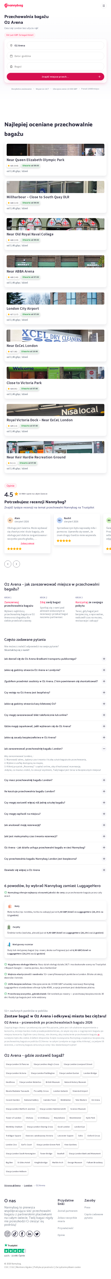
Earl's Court (26, 1144)
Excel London (64, 1126)
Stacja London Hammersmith (53, 1109)
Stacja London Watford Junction (20, 1109)
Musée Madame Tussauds (17, 1091)
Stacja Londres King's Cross (46, 1064)
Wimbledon (66, 1100)
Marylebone (59, 1117)
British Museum (53, 1082)
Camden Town (49, 1100)
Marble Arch (57, 1162)
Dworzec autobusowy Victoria (39, 1135)
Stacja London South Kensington (21, 1153)
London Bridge (90, 1073)
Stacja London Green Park (48, 1144)
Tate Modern (81, 1100)
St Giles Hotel (23, 1162)
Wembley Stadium (14, 1126)
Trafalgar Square (13, 1135)
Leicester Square (65, 1135)
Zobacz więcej (27, 543)
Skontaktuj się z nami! (16, 650)
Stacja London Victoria (16, 1073)
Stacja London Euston (69, 1073)
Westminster (75, 1117)
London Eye (79, 1126)
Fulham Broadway (95, 1162)
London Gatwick (60, 1091)
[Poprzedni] (7, 564)
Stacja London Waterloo (30, 1082)
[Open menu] (104, 6)
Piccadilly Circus (41, 1091)
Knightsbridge (41, 1162)
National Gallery (31, 1100)
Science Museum (78, 1109)
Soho (80, 1135)
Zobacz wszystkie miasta (67, 1219)
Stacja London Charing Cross (40, 1126)
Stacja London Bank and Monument (85, 1153)
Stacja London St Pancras (17, 1064)
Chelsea (29, 1117)
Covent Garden (13, 1100)
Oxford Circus (93, 1135)
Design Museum (75, 1162)
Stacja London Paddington (43, 1073)
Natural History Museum (75, 1082)
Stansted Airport (80, 1091)
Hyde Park (90, 1117)
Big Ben (9, 1162)
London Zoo (11, 1144)
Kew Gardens (71, 1144)
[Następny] (16, 564)
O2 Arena (95, 1100)
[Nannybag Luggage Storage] (16, 5)
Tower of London (13, 1117)
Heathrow (10, 1082)
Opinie (61, 1235)
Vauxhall (60, 1153)
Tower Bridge (46, 1153)
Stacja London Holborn (16, 1171)
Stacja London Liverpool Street (78, 1064)
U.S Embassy (43, 1117)
